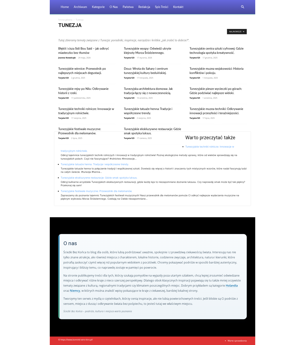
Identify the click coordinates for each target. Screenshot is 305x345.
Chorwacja (138, 32)
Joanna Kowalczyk (67, 57)
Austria (107, 32)
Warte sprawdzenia (237, 340)
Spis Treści (161, 6)
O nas (114, 6)
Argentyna (83, 32)
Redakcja (144, 6)
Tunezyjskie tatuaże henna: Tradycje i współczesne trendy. (95, 164)
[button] (242, 7)
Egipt (174, 32)
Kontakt (178, 6)
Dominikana (162, 32)
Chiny (127, 32)
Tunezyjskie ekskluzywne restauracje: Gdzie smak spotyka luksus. (99, 177)
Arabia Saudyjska (67, 32)
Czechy (150, 32)
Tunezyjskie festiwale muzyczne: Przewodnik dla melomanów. (96, 191)
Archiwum (80, 6)
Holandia (232, 285)
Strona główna (65, 19)
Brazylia (117, 32)
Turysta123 (129, 57)
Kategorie (98, 6)
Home (65, 6)
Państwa (128, 6)
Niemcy (75, 291)
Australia (96, 32)
